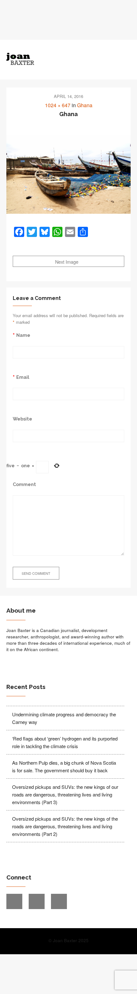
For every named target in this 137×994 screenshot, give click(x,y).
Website (22, 418)
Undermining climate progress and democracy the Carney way (64, 718)
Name (23, 335)
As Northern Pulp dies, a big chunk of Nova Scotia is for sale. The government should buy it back (64, 766)
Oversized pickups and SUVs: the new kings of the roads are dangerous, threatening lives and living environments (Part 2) (65, 826)
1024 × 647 (57, 105)
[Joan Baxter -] (53, 59)
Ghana (84, 105)
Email (22, 377)
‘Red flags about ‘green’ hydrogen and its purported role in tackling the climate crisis (65, 742)
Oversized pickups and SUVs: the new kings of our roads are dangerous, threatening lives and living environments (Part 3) (65, 794)
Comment (24, 484)
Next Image (67, 261)
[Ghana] (68, 174)
